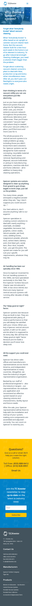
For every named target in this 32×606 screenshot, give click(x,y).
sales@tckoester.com (10, 561)
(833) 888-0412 (21, 463)
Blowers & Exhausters (9, 585)
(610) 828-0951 (20, 465)
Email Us (16, 470)
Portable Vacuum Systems (10, 590)
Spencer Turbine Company (11, 572)
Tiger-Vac (6, 574)
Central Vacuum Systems (10, 587)
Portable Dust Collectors (10, 592)
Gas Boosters (21, 585)
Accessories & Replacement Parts (12, 595)
